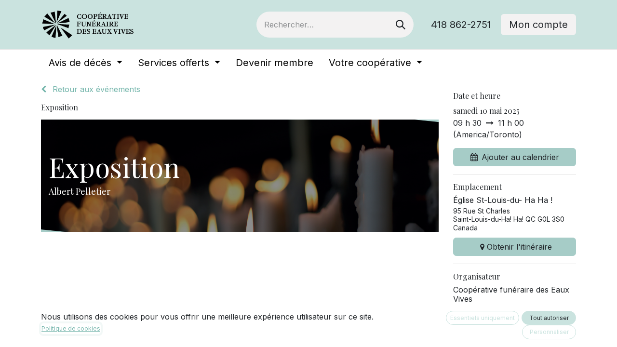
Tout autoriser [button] (549, 317)
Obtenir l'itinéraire (519, 247)
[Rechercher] (401, 25)
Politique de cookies (70, 328)
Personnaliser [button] (549, 331)
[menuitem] (85, 63)
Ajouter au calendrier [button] (520, 157)
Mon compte (538, 24)
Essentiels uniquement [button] (482, 317)
